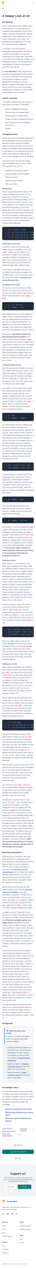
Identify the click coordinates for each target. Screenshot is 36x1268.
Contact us (5, 1253)
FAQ (3, 1246)
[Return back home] (3, 3)
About (4, 1226)
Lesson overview (9, 98)
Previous (19, 1145)
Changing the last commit (11, 285)
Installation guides (24, 1229)
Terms (21, 1239)
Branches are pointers (12, 852)
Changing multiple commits (11, 365)
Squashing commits (9, 560)
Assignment (7, 1023)
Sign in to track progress (18, 1152)
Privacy (21, 1242)
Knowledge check (10, 1087)
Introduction (7, 22)
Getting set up (7, 189)
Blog (3, 1233)
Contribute (5, 1249)
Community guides (25, 1226)
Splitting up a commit (9, 664)
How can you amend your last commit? (18, 1109)
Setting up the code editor (11, 244)
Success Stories (7, 1236)
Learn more (10, 1187)
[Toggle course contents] (2, 8)
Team (4, 1229)
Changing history (10, 134)
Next (16, 1158)
